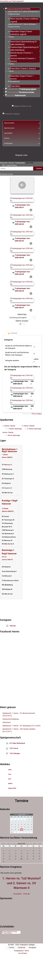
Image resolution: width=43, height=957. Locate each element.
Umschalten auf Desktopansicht (12, 1)
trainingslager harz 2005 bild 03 (22, 239)
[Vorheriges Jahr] (3, 844)
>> (28, 814)
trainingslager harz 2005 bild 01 (22, 206)
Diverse (11, 163)
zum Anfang (22, 953)
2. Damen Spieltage (34, 429)
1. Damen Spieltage (15, 429)
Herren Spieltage (14, 435)
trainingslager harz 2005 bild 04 (22, 256)
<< (15, 814)
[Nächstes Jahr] (39, 844)
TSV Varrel (13, 748)
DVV (9, 779)
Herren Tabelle (8, 432)
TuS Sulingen (15, 753)
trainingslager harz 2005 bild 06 (22, 289)
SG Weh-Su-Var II (8, 544)
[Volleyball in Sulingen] (11, 114)
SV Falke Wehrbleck (17, 743)
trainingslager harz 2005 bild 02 (22, 223)
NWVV (10, 783)
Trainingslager (20, 163)
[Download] (31, 210)
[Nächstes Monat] (34, 844)
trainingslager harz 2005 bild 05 (22, 273)
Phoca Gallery (37, 414)
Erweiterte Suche (6, 174)
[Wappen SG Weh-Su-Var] (21, 106)
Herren (13, 626)
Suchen (39, 168)
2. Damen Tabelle (28, 426)
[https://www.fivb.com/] (11, 770)
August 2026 (21, 814)
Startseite (4, 163)
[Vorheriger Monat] (8, 844)
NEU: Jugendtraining (9, 165)
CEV (9, 774)
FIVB (9, 770)
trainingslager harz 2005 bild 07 (22, 306)
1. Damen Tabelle (9, 426)
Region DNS (12, 788)
